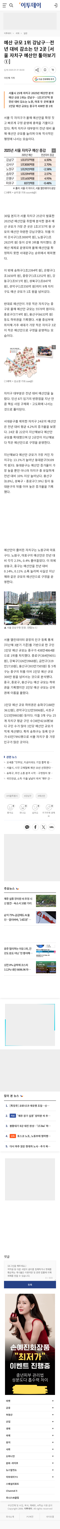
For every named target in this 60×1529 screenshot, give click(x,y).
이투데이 (7, 33)
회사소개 (10, 1516)
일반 (25, 33)
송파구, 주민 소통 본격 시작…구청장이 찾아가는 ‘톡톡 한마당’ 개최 (30, 773)
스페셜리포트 (12, 1483)
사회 (17, 33)
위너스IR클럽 (12, 1497)
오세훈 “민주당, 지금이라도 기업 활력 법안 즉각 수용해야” (30, 762)
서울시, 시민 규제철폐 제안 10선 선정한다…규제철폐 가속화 (30, 767)
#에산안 (41, 795)
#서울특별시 (12, 795)
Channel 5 (11, 1490)
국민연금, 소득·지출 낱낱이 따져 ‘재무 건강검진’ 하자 (30, 778)
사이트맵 (50, 1516)
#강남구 (27, 795)
